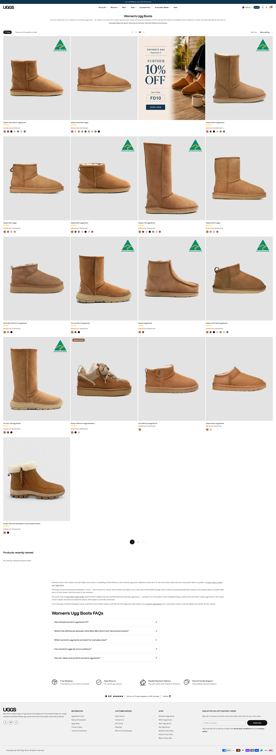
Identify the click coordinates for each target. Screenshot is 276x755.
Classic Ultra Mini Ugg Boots (216, 323)
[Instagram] (11, 722)
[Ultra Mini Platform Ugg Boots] (36, 279)
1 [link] (132, 542)
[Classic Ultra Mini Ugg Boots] (239, 279)
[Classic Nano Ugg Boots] (239, 379)
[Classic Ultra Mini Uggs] (104, 78)
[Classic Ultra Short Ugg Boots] (36, 78)
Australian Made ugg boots (20, 716)
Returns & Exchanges (123, 731)
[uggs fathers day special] (171, 78)
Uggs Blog (75, 723)
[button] (109, 1)
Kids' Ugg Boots (165, 723)
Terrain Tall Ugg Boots (12, 423)
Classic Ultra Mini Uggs (79, 122)
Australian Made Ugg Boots (118, 23)
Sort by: (254, 32)
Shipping (118, 727)
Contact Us (119, 720)
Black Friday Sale (165, 738)
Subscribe (257, 723)
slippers (39, 714)
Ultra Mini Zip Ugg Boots (147, 423)
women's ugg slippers (153, 604)
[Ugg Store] (8, 7)
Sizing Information (78, 720)
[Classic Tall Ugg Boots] (171, 178)
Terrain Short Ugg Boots (80, 323)
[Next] (143, 542)
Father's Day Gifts (166, 734)
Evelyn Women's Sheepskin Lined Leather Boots (21, 524)
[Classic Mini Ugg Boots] (104, 178)
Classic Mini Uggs (9, 223)
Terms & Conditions (79, 731)
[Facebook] (5, 722)
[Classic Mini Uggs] (36, 178)
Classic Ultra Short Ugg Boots (14, 122)
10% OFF (256, 7)
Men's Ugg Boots (165, 720)
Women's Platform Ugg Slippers (156, 23)
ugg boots (28, 714)
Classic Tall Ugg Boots (146, 223)
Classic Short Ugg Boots (215, 122)
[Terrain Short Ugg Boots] (104, 279)
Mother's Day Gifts (166, 731)
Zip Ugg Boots (164, 727)
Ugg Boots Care (77, 716)
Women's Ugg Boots (166, 716)
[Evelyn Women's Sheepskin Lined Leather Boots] (36, 479)
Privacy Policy (76, 727)
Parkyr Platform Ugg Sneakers (83, 423)
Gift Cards (119, 723)
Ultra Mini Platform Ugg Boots (15, 323)
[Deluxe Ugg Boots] (171, 279)
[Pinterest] (16, 722)
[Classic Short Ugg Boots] (239, 78)
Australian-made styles (75, 597)
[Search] (262, 7)
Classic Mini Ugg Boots (79, 223)
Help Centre (119, 716)
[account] (266, 7)
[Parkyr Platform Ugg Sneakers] (104, 379)
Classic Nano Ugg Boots (215, 423)
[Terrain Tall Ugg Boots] (36, 379)
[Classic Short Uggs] (239, 178)
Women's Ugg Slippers (136, 23)
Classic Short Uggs (213, 223)
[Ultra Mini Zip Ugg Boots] (171, 379)
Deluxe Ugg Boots (145, 323)
